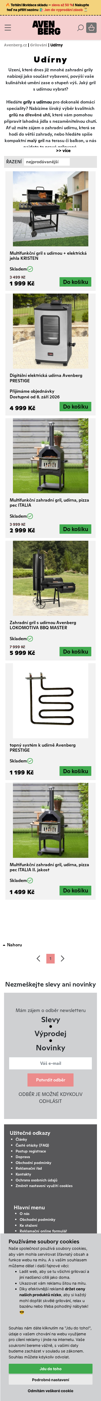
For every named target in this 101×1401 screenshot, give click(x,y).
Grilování (38, 44)
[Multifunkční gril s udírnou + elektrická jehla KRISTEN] (50, 208)
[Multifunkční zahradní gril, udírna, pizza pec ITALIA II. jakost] (50, 820)
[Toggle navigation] (8, 27)
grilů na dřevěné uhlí (29, 115)
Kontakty (23, 1174)
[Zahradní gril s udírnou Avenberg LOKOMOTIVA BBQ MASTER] (50, 578)
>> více (61, 150)
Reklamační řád (29, 1168)
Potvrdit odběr (50, 1080)
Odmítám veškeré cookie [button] (50, 1390)
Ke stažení (28, 1225)
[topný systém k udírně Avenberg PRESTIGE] (50, 700)
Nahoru (14, 945)
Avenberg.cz (15, 44)
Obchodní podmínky (33, 1162)
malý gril (36, 140)
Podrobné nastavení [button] (50, 1379)
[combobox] (47, 162)
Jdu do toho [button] (51, 1368)
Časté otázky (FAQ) (32, 1145)
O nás (24, 1213)
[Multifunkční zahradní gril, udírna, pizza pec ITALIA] (50, 455)
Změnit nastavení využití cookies (44, 1185)
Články (21, 1139)
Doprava (23, 1156)
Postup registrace (31, 1151)
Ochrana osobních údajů (36, 1180)
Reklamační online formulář (43, 1231)
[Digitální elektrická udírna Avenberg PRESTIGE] (50, 331)
